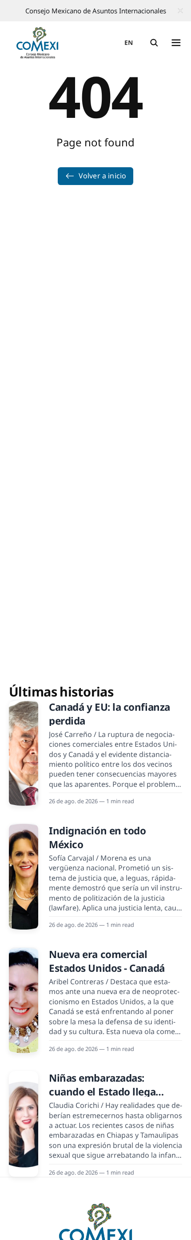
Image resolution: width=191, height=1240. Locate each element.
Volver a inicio (102, 176)
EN (128, 42)
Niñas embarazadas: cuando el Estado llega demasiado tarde (102, 1092)
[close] (180, 11)
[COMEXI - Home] (37, 43)
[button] (154, 42)
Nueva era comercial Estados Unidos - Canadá (107, 961)
